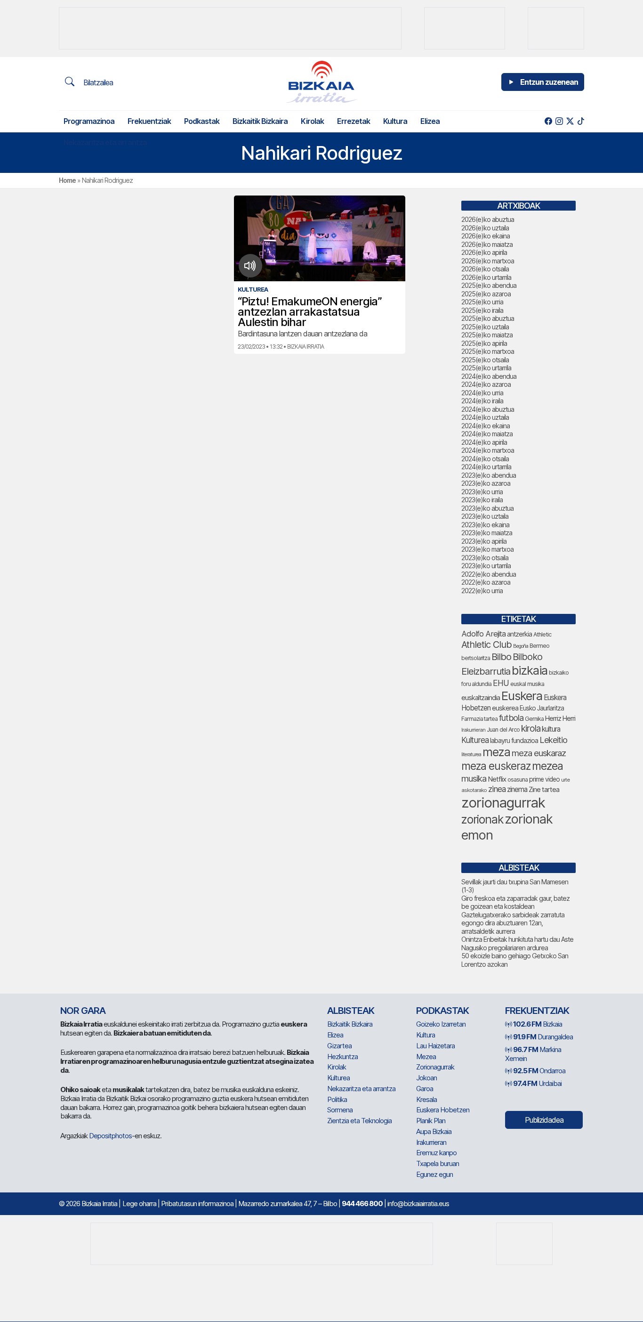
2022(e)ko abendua (488, 574)
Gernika (534, 718)
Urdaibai (537, 1083)
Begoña (520, 646)
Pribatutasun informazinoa (197, 1203)
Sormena (340, 1109)
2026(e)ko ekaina (485, 236)
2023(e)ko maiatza (486, 533)
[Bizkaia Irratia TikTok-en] (580, 121)
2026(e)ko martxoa (487, 261)
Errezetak (353, 121)
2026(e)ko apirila (484, 252)
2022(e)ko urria (482, 591)
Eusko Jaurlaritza (542, 708)
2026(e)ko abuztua (487, 219)
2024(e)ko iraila (482, 401)
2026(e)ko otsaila (485, 269)
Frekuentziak (149, 121)
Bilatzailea (97, 82)
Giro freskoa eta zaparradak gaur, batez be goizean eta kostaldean (515, 902)
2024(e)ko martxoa (487, 450)
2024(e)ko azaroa (486, 384)
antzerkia (519, 634)
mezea (547, 766)
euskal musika (527, 683)
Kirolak (312, 121)
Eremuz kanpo (436, 1152)
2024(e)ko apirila (484, 442)
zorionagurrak (503, 802)
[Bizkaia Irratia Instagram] (559, 121)
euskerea (505, 708)
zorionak (482, 819)
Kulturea (475, 740)
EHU (501, 683)
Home (67, 180)
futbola (511, 717)
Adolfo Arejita (483, 633)
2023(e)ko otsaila (484, 558)
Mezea (426, 1056)
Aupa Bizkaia (433, 1131)
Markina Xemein (533, 1054)
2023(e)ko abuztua (487, 508)
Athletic (542, 634)
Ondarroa (539, 1070)
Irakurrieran (473, 729)
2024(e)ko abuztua (487, 409)
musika (473, 778)
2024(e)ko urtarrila (486, 467)
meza (496, 752)
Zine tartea (544, 789)
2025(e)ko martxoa (487, 351)
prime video (544, 779)
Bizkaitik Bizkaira (260, 121)
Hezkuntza (342, 1056)
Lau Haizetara (435, 1045)
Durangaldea (543, 1036)
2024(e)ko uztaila (485, 417)
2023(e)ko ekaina (485, 525)
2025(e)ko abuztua (487, 318)
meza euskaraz (539, 753)
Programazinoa (89, 121)
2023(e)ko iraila (482, 500)
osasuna (517, 779)
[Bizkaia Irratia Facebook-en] (548, 121)
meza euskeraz (495, 765)
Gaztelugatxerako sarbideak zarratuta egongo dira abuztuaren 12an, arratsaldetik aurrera (512, 923)
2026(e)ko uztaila (485, 228)
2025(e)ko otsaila (485, 360)
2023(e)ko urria (482, 492)
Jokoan (426, 1077)
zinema (517, 789)
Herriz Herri (560, 718)
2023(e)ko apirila (483, 541)
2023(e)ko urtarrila (486, 566)
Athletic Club (486, 644)
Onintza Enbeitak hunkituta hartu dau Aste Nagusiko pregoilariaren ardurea (517, 943)
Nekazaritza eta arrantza (105, 142)
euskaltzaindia (480, 698)
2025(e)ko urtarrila (486, 368)
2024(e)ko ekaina (485, 426)
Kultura (395, 121)
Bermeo (539, 645)
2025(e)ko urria (482, 302)
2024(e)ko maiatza (487, 434)
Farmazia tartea (479, 718)
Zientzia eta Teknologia (359, 1120)
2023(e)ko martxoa (487, 549)
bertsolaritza (475, 657)
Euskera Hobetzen (442, 1109)
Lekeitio (553, 739)
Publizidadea (544, 1120)
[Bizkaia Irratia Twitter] (569, 121)
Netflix (497, 779)
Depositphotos (110, 1135)
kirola (530, 728)
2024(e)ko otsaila (485, 459)
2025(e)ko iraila (482, 310)
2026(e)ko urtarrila (486, 277)
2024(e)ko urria (482, 393)
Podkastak (201, 121)
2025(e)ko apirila (484, 343)
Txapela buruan (437, 1163)
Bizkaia (537, 1024)
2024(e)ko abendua (488, 376)
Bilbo (501, 656)
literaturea (471, 754)
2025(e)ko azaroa (486, 294)
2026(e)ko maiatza (487, 244)
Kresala (426, 1099)
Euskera (521, 695)
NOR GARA (82, 1010)
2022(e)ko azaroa (485, 582)
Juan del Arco (503, 729)
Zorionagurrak (435, 1066)
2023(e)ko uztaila (484, 516)
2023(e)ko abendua (488, 475)
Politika (337, 1099)
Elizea (430, 121)
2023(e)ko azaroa (485, 483)
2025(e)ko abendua (488, 285)
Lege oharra (139, 1203)
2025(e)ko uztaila (485, 327)
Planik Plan (430, 1120)
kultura (551, 729)
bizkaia (529, 670)
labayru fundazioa (514, 740)
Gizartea (339, 1045)
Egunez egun (434, 1174)
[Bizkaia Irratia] (321, 82)
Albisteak (350, 1010)
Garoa (424, 1088)
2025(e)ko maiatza (487, 335)
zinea (497, 789)
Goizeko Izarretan (441, 1024)
